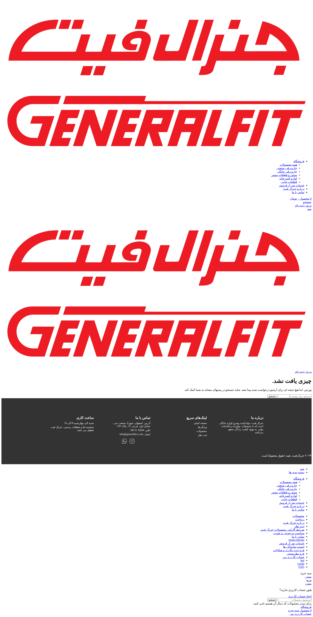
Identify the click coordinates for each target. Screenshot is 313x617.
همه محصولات (288, 164)
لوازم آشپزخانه (288, 178)
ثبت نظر (202, 435)
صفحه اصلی (200, 423)
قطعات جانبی (289, 181)
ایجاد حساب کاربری (300, 596)
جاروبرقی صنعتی (286, 168)
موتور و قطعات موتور (284, 175)
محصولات (202, 431)
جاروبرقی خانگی (287, 171)
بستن (308, 576)
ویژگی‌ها (202, 427)
